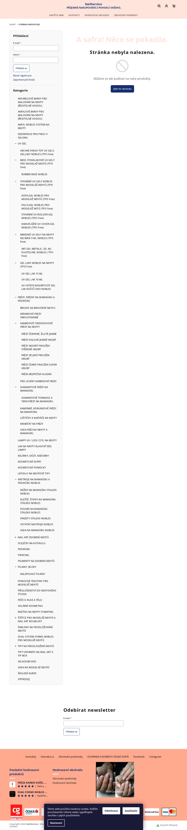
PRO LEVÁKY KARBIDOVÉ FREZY (38, 381)
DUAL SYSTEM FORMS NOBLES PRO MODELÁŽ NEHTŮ (36, 638)
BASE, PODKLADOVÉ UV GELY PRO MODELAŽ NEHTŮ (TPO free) (37, 163)
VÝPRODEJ (24, 679)
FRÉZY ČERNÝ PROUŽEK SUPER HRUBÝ (39, 366)
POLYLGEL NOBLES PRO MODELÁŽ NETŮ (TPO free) (37, 206)
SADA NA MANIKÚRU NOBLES (37, 530)
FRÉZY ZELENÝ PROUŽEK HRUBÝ (35, 357)
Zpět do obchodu (122, 88)
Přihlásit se (21, 68)
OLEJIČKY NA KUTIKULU (32, 543)
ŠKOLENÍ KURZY (27, 673)
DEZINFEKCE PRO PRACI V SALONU (33, 135)
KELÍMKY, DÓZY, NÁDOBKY (33, 455)
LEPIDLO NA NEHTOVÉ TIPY (34, 473)
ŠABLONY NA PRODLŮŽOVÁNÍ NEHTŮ (35, 629)
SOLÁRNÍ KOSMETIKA (30, 606)
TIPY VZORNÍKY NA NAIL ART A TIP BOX (35, 653)
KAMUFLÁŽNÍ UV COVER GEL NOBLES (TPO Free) (38, 225)
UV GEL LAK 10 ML (32, 279)
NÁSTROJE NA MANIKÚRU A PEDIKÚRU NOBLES (34, 481)
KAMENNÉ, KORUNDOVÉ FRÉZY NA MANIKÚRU (38, 410)
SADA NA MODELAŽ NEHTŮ (34, 667)
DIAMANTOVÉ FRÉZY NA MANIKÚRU (34, 389)
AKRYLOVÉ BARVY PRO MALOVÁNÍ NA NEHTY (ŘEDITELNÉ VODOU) (31, 115)
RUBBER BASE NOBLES (34, 174)
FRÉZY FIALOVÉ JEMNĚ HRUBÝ (38, 339)
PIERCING (23, 555)
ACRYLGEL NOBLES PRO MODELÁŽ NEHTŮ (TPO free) (38, 197)
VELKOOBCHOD (27, 661)
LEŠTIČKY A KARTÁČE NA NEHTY (38, 418)
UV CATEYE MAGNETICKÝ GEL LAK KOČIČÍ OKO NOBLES (38, 287)
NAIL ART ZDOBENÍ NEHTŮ (33, 537)
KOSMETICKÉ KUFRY (29, 461)
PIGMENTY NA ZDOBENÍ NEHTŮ (36, 561)
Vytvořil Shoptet (169, 825)
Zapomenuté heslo (24, 79)
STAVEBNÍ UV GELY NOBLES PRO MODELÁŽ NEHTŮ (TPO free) (36, 185)
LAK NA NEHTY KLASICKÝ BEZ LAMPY (35, 448)
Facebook (139, 756)
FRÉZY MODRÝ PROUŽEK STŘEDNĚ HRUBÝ (35, 347)
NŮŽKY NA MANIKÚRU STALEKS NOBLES (38, 491)
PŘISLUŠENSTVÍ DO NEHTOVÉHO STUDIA (37, 592)
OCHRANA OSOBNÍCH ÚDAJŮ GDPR (108, 756)
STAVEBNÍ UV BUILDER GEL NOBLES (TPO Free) (37, 216)
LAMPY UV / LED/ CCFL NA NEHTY (37, 440)
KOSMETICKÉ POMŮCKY (32, 467)
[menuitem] (56, 15)
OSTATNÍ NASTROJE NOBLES (36, 524)
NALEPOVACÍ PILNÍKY (32, 574)
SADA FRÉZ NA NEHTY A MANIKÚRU (33, 431)
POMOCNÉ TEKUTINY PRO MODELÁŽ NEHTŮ (33, 582)
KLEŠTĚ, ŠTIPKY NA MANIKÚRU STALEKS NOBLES (38, 501)
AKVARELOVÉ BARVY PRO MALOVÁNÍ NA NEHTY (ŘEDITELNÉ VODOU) (32, 102)
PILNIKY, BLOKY (27, 567)
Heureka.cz (47, 756)
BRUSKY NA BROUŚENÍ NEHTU (37, 308)
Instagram (155, 756)
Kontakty (31, 756)
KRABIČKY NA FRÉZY (31, 423)
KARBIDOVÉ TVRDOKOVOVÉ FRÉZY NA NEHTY (36, 325)
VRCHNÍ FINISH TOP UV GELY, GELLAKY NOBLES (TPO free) (37, 152)
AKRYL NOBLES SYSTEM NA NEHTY (33, 126)
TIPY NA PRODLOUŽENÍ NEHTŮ (36, 646)
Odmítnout (111, 810)
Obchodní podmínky (65, 778)
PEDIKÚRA (24, 549)
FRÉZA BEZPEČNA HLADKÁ (36, 374)
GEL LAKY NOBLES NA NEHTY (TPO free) (37, 264)
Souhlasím (131, 810)
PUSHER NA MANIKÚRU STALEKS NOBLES (34, 510)
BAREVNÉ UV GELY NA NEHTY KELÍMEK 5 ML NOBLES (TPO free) (37, 238)
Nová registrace (22, 75)
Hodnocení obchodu (65, 782)
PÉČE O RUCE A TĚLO (30, 600)
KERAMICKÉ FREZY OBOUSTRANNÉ (30, 315)
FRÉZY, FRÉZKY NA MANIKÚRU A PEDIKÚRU (36, 299)
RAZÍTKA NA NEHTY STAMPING (36, 611)
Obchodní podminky (71, 756)
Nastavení (56, 823)
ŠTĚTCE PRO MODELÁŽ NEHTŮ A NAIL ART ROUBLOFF (37, 619)
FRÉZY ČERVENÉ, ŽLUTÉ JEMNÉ (39, 334)
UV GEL (22, 143)
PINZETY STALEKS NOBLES (35, 518)
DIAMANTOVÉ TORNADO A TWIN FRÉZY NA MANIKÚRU (37, 399)
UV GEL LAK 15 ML (32, 273)
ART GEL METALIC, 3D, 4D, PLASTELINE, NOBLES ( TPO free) (37, 252)
